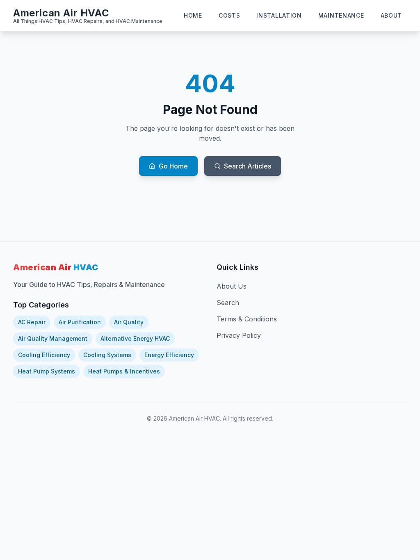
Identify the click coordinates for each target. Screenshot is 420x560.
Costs (229, 15)
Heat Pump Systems (46, 371)
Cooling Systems (107, 354)
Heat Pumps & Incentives (124, 371)
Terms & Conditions (247, 319)
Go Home (173, 166)
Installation (278, 15)
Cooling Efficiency (44, 354)
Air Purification (80, 322)
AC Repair (32, 322)
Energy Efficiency (169, 354)
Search (228, 302)
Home (193, 15)
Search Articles (247, 166)
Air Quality (129, 322)
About (391, 15)
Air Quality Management (52, 338)
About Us (232, 286)
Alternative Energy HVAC (135, 338)
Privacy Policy (239, 335)
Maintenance (341, 15)
